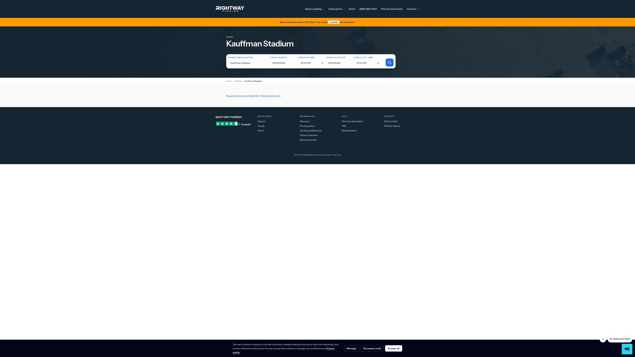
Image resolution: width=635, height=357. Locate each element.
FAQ (344, 125)
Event (352, 8)
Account (411, 8)
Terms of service (309, 135)
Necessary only (372, 348)
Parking (238, 81)
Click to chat (390, 121)
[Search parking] (390, 62)
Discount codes (308, 139)
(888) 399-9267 (368, 8)
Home (229, 81)
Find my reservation (392, 8)
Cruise (261, 125)
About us (304, 121)
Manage (351, 348)
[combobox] (248, 63)
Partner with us (392, 125)
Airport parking (313, 8)
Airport (261, 121)
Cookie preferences (311, 130)
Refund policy (349, 130)
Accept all (394, 348)
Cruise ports (335, 8)
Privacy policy (307, 125)
